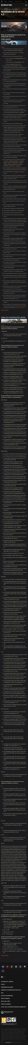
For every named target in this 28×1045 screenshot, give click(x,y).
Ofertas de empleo (6, 1004)
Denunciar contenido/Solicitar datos (11, 990)
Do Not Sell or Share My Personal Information (13, 1007)
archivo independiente (21, 307)
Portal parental (5, 998)
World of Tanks (6, 5)
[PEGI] (8, 1021)
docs (5, 9)
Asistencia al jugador (7, 981)
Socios (3, 984)
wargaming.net (7, 1012)
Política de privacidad (7, 995)
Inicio (2, 9)
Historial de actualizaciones (12, 9)
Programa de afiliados (7, 987)
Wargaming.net (8, 1042)
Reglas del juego (5, 1001)
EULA (2, 992)
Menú (26, 5)
